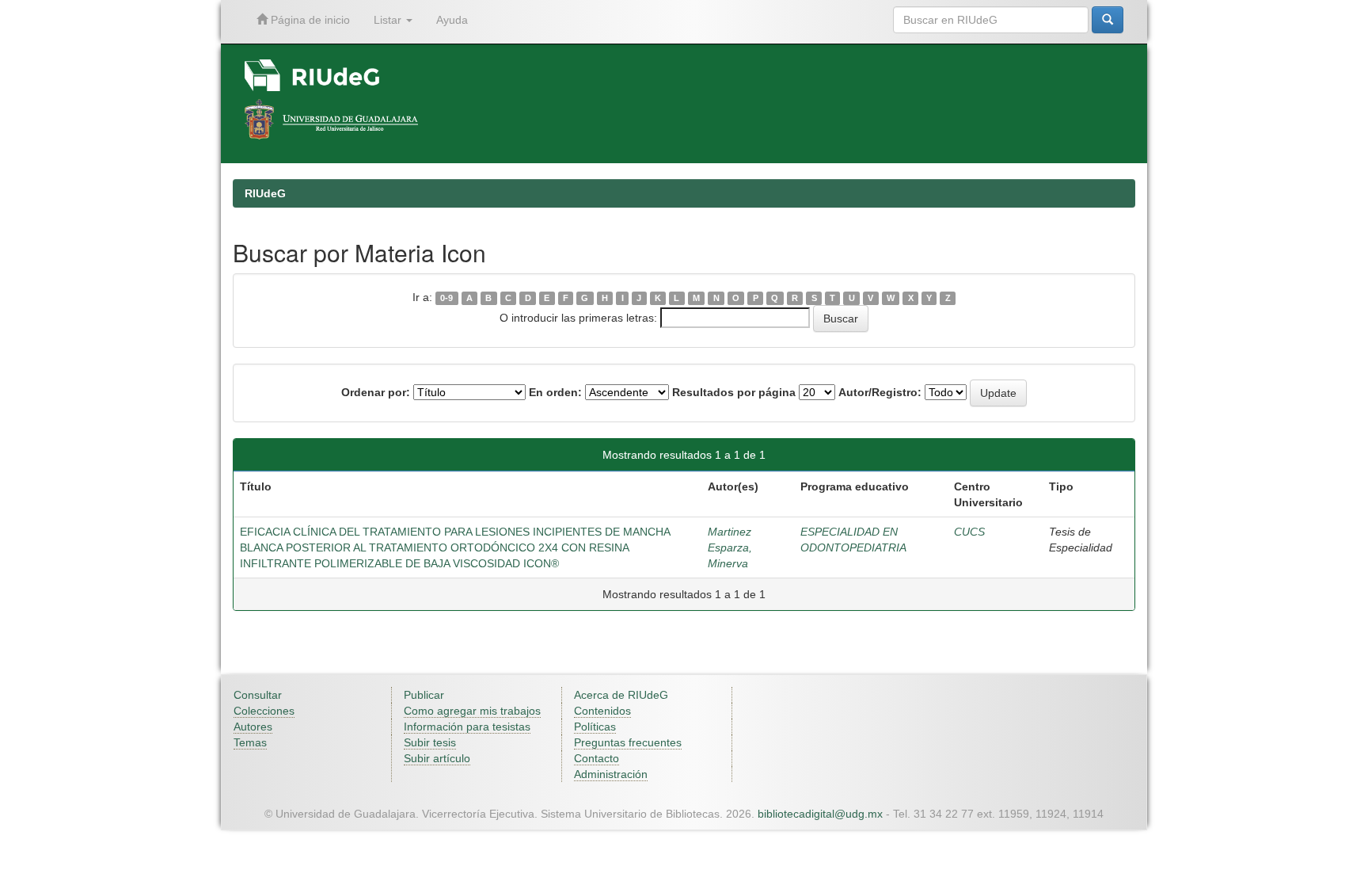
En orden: (555, 392)
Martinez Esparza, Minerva (730, 547)
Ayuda (452, 19)
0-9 (446, 298)
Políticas (595, 726)
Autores (253, 726)
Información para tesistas (467, 726)
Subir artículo (437, 758)
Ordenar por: (375, 392)
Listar (389, 19)
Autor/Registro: (880, 392)
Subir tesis (430, 742)
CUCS (969, 531)
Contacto (596, 758)
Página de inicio (309, 19)
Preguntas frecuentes (628, 742)
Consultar (258, 695)
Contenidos (602, 710)
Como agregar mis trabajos (472, 710)
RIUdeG (265, 193)
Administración (611, 774)
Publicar (424, 695)
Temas (250, 742)
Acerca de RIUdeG (621, 695)
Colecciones (264, 710)
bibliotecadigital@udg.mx (820, 813)
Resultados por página (734, 392)
